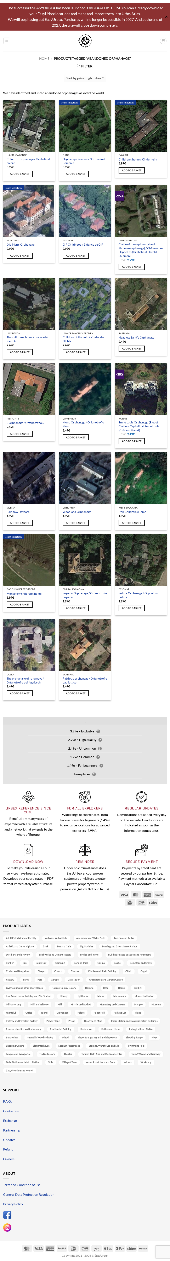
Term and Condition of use (21, 1185)
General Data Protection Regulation (28, 1194)
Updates (9, 1140)
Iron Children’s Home (132, 511)
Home (44, 58)
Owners (9, 1159)
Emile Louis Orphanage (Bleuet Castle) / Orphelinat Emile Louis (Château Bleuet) (139, 426)
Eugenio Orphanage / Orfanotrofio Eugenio (85, 595)
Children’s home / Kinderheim (138, 159)
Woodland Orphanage (77, 511)
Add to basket (20, 173)
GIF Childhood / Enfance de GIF (83, 244)
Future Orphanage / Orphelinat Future (139, 595)
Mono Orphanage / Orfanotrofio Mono (83, 424)
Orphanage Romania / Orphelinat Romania (84, 161)
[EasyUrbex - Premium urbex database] (85, 41)
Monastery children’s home (24, 593)
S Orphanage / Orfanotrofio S (25, 422)
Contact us (11, 1111)
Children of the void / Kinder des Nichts (83, 339)
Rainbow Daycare (18, 511)
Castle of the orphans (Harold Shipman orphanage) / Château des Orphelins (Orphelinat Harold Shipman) (141, 250)
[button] (7, 41)
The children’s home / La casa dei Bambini (27, 339)
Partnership (11, 1130)
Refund (8, 1149)
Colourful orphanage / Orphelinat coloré (28, 161)
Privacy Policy (13, 1204)
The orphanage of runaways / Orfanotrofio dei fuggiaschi (25, 680)
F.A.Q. (7, 1101)
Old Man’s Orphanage (20, 244)
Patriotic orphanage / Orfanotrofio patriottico (85, 680)
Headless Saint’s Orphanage (136, 337)
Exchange (10, 1120)
